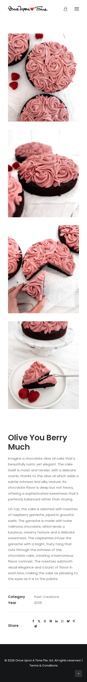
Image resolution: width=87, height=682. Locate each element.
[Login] (63, 9)
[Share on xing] (74, 621)
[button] (76, 9)
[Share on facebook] (33, 621)
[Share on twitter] (39, 621)
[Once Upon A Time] (28, 9)
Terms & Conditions (43, 665)
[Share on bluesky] (68, 621)
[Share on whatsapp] (62, 621)
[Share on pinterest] (50, 621)
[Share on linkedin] (56, 621)
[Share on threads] (45, 621)
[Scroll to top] (78, 673)
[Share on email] (35, 626)
